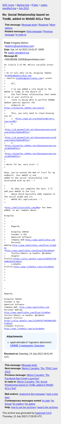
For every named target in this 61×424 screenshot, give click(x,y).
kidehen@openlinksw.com (19, 46)
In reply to (21, 34)
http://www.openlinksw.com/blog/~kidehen (27, 312)
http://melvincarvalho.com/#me (22, 207)
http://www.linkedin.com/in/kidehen (34, 267)
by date (46, 400)
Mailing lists (23, 5)
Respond (43, 25)
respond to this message (32, 394)
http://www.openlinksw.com (40, 240)
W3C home (8, 5)
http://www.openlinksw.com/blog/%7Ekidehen (29, 250)
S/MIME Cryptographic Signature (27, 345)
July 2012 (24, 8)
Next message (34, 31)
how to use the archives (23, 407)
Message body (29, 25)
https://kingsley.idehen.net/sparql (24, 108)
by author (30, 404)
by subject (18, 404)
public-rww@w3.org (18, 53)
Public (35, 5)
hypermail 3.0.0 (43, 413)
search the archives (47, 407)
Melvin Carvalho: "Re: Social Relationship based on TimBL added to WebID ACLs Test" (29, 385)
